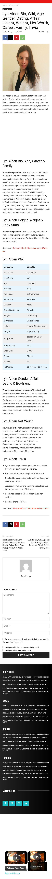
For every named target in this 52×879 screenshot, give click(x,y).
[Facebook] (5, 37)
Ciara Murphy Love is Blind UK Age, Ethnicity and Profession (26, 677)
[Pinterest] (16, 37)
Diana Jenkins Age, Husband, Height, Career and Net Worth (25, 688)
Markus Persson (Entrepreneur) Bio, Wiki (30, 508)
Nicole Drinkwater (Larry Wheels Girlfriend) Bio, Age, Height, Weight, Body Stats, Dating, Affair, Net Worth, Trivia (14, 545)
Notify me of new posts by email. (18, 650)
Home (5, 5)
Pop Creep (8, 32)
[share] (23, 854)
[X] (10, 37)
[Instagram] (12, 803)
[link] (8, 855)
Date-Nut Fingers (16, 854)
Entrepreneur (14, 5)
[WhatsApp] (22, 37)
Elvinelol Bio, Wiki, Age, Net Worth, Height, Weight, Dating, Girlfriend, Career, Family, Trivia (38, 544)
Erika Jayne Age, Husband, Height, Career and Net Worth (24, 684)
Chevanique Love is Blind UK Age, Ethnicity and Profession (25, 681)
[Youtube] (26, 803)
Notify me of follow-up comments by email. (22, 647)
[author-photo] (26, 572)
